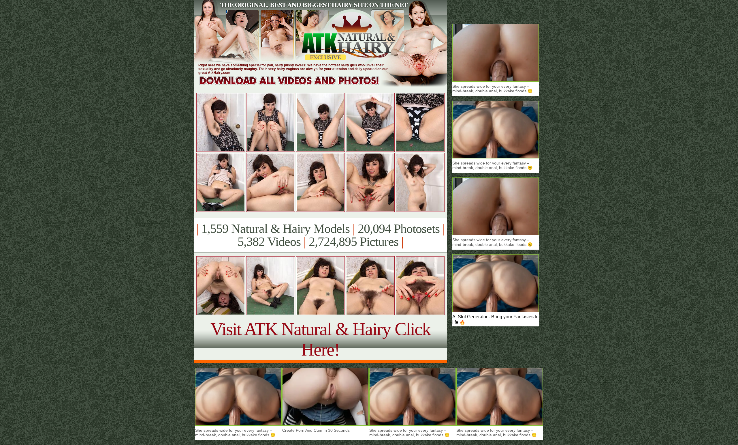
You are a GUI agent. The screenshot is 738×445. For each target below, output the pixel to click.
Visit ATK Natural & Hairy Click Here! (320, 339)
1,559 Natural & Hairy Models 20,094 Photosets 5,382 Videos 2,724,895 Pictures (320, 235)
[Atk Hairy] (295, 85)
